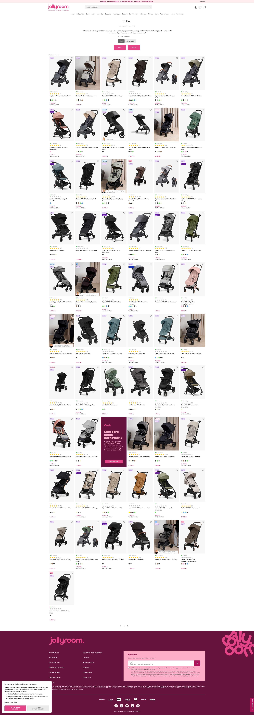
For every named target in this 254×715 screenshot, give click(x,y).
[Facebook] (116, 705)
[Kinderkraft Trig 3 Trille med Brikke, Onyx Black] (155, 409)
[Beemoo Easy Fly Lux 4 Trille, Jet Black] (108, 203)
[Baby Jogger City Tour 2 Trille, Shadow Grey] (131, 151)
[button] (200, 7)
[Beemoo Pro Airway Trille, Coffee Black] (78, 306)
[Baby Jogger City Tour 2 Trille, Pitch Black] (129, 151)
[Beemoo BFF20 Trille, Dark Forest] (157, 460)
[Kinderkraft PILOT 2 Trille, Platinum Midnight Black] (181, 203)
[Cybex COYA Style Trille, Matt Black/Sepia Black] (185, 306)
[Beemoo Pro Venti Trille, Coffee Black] (78, 100)
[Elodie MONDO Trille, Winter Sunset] (131, 306)
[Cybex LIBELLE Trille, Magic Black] (131, 100)
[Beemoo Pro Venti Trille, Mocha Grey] (80, 100)
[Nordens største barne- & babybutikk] (58, 6)
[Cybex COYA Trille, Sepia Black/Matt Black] (187, 151)
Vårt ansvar (87, 677)
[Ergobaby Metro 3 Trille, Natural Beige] (54, 100)
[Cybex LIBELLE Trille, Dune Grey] (181, 460)
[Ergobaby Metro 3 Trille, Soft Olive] (52, 100)
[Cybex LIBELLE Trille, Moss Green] (133, 100)
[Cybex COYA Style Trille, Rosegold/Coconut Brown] (183, 306)
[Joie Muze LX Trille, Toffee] (55, 254)
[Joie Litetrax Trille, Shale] (76, 357)
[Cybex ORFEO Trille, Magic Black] (108, 100)
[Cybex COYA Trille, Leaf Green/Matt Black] (181, 151)
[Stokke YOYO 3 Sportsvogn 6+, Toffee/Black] (181, 409)
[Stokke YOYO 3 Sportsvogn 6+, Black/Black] (103, 254)
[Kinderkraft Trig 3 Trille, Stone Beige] (133, 203)
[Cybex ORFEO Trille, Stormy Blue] (106, 100)
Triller (128, 26)
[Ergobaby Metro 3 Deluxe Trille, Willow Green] (159, 100)
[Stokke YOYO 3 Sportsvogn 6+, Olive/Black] (155, 512)
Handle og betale (88, 662)
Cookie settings (54, 672)
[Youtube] (127, 705)
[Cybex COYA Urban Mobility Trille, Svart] (50, 615)
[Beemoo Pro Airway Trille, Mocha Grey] (80, 306)
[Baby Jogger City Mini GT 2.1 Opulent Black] (103, 151)
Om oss (51, 682)
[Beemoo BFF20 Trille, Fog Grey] (159, 460)
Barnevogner (122, 26)
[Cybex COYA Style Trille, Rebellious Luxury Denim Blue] (187, 306)
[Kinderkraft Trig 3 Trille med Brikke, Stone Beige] (157, 409)
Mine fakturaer (54, 662)
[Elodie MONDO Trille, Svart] (134, 306)
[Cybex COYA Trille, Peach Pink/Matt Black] (185, 151)
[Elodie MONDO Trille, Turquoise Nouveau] (129, 306)
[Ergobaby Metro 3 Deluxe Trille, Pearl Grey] (157, 100)
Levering (86, 658)
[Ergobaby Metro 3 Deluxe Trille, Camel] (161, 100)
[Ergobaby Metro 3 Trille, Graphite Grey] (55, 100)
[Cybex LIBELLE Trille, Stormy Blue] (134, 100)
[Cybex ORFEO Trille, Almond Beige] (103, 100)
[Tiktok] (132, 705)
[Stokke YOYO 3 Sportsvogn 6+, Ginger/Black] (50, 151)
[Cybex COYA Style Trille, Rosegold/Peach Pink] (181, 306)
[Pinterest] (138, 705)
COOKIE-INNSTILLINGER (38, 708)
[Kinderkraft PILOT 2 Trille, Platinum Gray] (183, 203)
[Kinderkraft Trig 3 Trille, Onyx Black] (131, 203)
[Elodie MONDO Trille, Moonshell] (133, 306)
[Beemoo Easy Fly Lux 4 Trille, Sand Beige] (104, 203)
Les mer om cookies (10, 702)
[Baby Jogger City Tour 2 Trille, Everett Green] (133, 151)
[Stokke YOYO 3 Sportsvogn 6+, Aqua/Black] (50, 203)
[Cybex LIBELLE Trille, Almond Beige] (103, 512)
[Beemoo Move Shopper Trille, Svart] (181, 357)
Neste (133, 626)
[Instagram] (121, 705)
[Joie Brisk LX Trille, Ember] (104, 409)
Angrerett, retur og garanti (92, 653)
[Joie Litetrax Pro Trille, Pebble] (131, 357)
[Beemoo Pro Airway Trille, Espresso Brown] (76, 306)
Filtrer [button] (120, 47)
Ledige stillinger (55, 677)
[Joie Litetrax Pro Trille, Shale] (129, 357)
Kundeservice (203, 1)
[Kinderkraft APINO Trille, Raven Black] (78, 460)
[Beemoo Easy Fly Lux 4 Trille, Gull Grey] (106, 203)
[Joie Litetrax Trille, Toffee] (133, 357)
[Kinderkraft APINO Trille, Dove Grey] (76, 460)
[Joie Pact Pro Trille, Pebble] (131, 563)
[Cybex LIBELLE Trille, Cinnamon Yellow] (129, 512)
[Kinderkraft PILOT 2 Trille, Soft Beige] (185, 203)
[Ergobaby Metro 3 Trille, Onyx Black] (50, 100)
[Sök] (150, 7)
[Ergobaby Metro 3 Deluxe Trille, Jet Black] (155, 100)
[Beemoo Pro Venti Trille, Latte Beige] (76, 100)
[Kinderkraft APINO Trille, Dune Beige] (80, 460)
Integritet (86, 667)
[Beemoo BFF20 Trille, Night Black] (155, 460)
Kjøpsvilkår (53, 658)
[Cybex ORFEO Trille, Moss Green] (104, 100)
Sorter (134, 47)
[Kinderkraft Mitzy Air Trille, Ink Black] (103, 563)
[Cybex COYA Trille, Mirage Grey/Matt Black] (183, 151)
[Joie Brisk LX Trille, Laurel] (103, 409)
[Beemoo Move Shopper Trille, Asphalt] (183, 357)
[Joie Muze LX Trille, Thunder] (52, 254)
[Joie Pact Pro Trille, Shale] (129, 563)
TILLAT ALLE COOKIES (15, 708)
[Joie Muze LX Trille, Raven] (50, 254)
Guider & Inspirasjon (56, 667)
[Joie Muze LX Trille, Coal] (54, 254)
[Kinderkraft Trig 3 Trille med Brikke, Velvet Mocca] (129, 203)
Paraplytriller (131, 41)
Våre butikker (87, 672)
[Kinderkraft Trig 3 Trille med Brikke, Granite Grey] (159, 409)
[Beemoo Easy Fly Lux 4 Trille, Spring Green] (103, 203)
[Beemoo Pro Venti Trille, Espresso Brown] (82, 100)
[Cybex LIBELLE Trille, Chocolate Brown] (129, 100)
